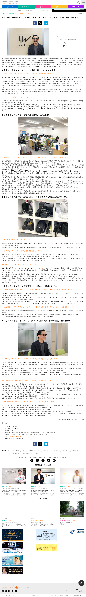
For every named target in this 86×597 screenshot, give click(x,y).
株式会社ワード (47, 451)
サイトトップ (5, 11)
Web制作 (51, 243)
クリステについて (18, 595)
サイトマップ (27, 595)
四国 (37, 453)
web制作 (17, 451)
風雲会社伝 (13, 13)
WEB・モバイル (27, 453)
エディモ (17, 453)
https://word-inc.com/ (15, 436)
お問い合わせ (35, 595)
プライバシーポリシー (8, 595)
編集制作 (65, 451)
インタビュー (13, 11)
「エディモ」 (41, 268)
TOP (81, 583)
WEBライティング (34, 451)
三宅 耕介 (56, 451)
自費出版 (74, 451)
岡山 (24, 451)
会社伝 (21, 10)
